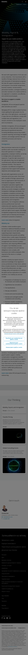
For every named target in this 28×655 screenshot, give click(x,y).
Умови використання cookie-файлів (14, 333)
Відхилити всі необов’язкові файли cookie (14, 343)
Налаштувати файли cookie (14, 347)
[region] (14, 327)
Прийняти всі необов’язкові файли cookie (14, 338)
